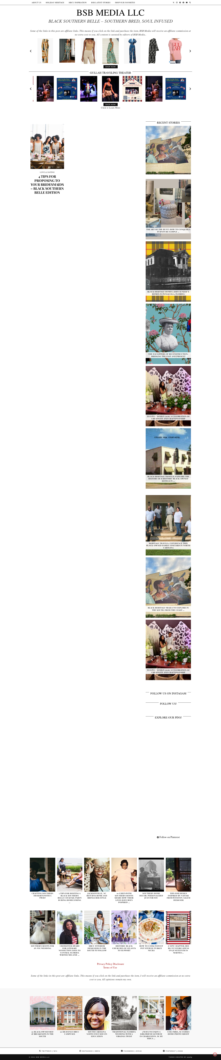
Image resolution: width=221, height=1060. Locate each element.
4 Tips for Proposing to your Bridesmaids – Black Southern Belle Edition (47, 184)
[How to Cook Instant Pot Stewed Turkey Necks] (151, 927)
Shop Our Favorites (125, 2)
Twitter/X (49, 1051)
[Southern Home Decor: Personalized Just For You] (151, 875)
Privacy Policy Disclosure (110, 964)
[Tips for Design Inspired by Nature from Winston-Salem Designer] (178, 875)
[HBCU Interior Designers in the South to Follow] (97, 927)
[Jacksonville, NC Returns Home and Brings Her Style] (97, 875)
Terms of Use (110, 967)
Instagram (90, 1051)
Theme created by (180, 1057)
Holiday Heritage (55, 2)
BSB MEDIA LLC (110, 12)
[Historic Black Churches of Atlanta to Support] (124, 927)
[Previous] (31, 51)
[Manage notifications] (215, 1054)
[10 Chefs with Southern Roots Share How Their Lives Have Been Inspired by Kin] (124, 875)
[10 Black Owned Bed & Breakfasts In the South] (42, 1013)
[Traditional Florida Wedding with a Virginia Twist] (124, 1013)
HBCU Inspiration (78, 2)
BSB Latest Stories (100, 2)
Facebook (132, 1051)
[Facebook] (183, 2)
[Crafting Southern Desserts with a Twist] (42, 875)
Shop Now (110, 67)
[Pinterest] (180, 2)
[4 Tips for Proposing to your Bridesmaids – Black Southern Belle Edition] (47, 146)
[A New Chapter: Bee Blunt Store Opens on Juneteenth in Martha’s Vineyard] (178, 927)
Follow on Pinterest (169, 837)
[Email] (186, 2)
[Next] (190, 51)
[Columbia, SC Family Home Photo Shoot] (178, 1013)
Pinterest (174, 1051)
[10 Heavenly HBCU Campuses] (69, 1013)
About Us (36, 2)
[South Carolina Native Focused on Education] (97, 1013)
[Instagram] (177, 2)
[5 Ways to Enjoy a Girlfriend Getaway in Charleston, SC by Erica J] (151, 1013)
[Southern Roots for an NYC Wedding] (42, 927)
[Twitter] (173, 2)
